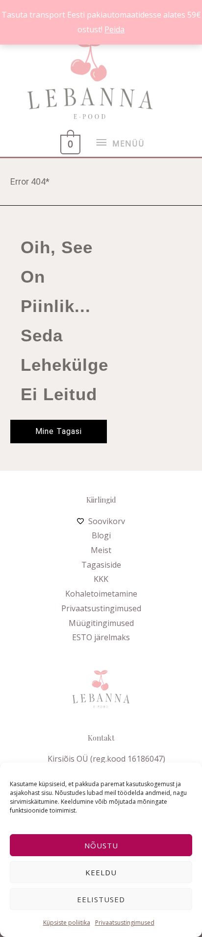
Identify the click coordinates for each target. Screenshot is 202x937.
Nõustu (101, 845)
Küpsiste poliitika (66, 922)
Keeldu (101, 872)
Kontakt (101, 738)
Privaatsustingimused (124, 922)
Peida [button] (114, 29)
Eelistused (101, 899)
